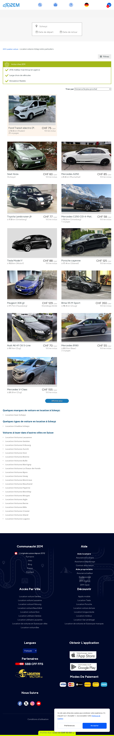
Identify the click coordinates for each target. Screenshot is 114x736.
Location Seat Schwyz (15, 415)
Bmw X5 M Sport (70, 302)
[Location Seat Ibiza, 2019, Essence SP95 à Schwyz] (32, 156)
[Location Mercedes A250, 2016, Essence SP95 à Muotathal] (86, 156)
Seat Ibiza (12, 174)
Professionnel (85, 577)
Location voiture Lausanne (30, 600)
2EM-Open (85, 585)
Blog (30, 564)
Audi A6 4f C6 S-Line (18, 345)
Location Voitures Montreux (18, 480)
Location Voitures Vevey (16, 476)
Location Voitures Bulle (16, 460)
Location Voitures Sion (16, 453)
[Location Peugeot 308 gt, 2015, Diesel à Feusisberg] (32, 285)
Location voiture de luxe (84, 608)
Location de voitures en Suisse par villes (29, 623)
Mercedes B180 (69, 345)
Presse (30, 568)
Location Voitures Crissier (17, 511)
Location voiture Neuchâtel (30, 608)
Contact (30, 572)
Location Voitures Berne (16, 503)
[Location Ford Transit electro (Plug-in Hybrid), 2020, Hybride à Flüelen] (32, 110)
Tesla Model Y (14, 260)
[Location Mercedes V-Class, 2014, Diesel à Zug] (32, 372)
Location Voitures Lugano (17, 519)
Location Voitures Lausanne (18, 437)
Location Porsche (84, 604)
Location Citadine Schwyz (17, 426)
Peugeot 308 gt (15, 302)
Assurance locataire (85, 558)
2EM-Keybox (84, 581)
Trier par (69, 89)
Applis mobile (84, 596)
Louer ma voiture (56, 6)
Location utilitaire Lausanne (30, 620)
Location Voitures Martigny (18, 464)
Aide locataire (84, 554)
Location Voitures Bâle (16, 507)
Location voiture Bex (30, 627)
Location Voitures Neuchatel (18, 484)
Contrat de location (85, 565)
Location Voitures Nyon (16, 472)
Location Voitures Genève (17, 441)
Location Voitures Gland (16, 515)
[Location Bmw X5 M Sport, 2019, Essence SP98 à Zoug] (86, 285)
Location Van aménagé (84, 620)
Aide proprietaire (84, 569)
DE (87, 6)
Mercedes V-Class (16, 389)
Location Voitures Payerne (17, 488)
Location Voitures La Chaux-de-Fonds (22, 468)
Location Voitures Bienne (17, 457)
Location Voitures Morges (17, 495)
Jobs (30, 560)
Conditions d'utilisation (38, 719)
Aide (71, 6)
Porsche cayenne (70, 260)
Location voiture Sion (29, 612)
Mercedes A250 (69, 174)
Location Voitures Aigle (16, 499)
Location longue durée (84, 612)
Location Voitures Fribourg (18, 445)
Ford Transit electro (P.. (21, 127)
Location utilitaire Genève (30, 616)
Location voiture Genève (30, 596)
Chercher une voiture (40, 6)
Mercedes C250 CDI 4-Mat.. (76, 216)
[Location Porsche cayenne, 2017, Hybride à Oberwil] (86, 243)
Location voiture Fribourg (29, 604)
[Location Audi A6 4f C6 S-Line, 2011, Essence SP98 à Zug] (32, 328)
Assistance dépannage (85, 561)
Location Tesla (84, 600)
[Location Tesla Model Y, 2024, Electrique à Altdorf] (32, 243)
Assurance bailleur (85, 573)
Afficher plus (57, 401)
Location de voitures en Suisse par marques (84, 623)
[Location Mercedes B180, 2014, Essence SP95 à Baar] (86, 328)
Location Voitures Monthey (18, 491)
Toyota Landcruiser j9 (18, 216)
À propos (30, 556)
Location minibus (84, 616)
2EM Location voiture (10, 49)
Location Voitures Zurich (17, 449)
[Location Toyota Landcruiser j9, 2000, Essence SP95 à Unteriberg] (32, 199)
